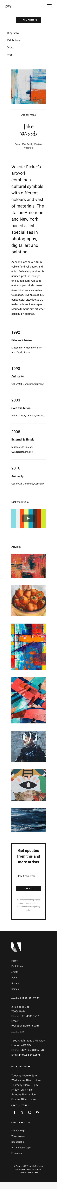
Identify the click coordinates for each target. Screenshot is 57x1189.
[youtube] (37, 1112)
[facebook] (14, 1112)
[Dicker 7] (28, 810)
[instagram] (30, 1112)
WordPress (33, 1172)
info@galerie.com (29, 1055)
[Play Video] (28, 518)
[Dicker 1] (28, 556)
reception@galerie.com (25, 1026)
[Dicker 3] (28, 626)
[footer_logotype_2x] (16, 944)
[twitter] (22, 1112)
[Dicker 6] (28, 772)
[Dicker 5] (28, 733)
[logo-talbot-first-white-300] (8, 6)
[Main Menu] (49, 6)
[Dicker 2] (28, 587)
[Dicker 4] (28, 679)
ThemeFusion (19, 1169)
